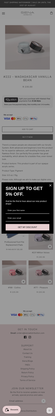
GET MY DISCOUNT (27, 227)
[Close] (50, 185)
